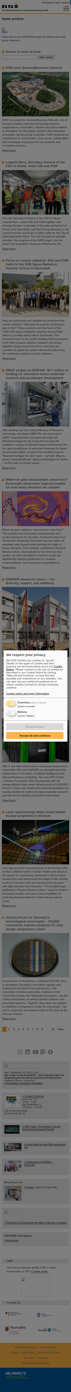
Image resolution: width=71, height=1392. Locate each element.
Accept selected (34, 726)
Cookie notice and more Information (27, 693)
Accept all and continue (35, 735)
